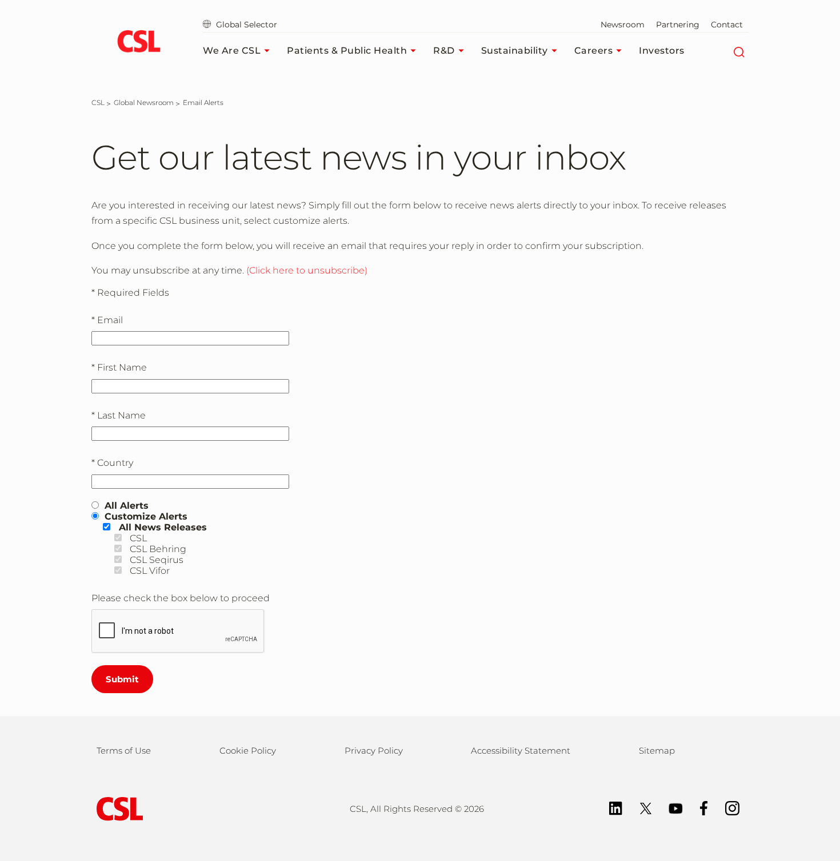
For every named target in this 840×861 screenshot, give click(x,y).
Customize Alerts (146, 516)
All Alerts (127, 505)
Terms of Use (124, 750)
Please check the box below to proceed (180, 598)
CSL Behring (158, 549)
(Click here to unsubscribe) (306, 270)
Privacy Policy (374, 750)
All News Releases (163, 527)
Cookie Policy (247, 750)
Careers (593, 50)
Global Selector (245, 24)
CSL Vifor (150, 570)
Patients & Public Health (347, 50)
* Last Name (118, 415)
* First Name (119, 367)
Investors (662, 50)
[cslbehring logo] (138, 43)
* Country (112, 462)
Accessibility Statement (520, 750)
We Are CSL (232, 50)
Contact (727, 24)
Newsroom (623, 24)
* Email (107, 320)
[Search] (739, 51)
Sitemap (657, 750)
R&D (444, 50)
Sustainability (514, 50)
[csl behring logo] (117, 808)
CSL (138, 538)
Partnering (677, 24)
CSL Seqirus (156, 559)
